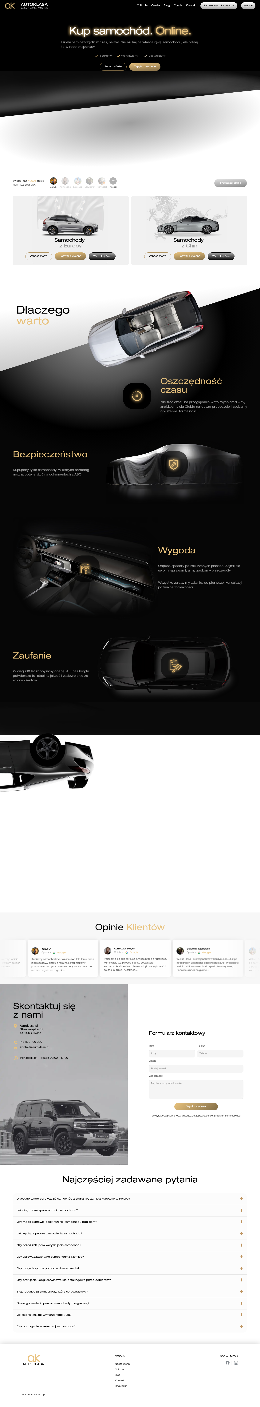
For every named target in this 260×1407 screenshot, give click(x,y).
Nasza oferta (122, 1364)
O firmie (119, 1370)
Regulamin (121, 1386)
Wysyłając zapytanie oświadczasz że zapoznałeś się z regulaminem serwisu (196, 1116)
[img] (228, 1363)
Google (67, 953)
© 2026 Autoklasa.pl (33, 1395)
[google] (60, 952)
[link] (113, 183)
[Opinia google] (132, 953)
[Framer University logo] (27, 6)
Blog (117, 1375)
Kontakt (119, 1381)
